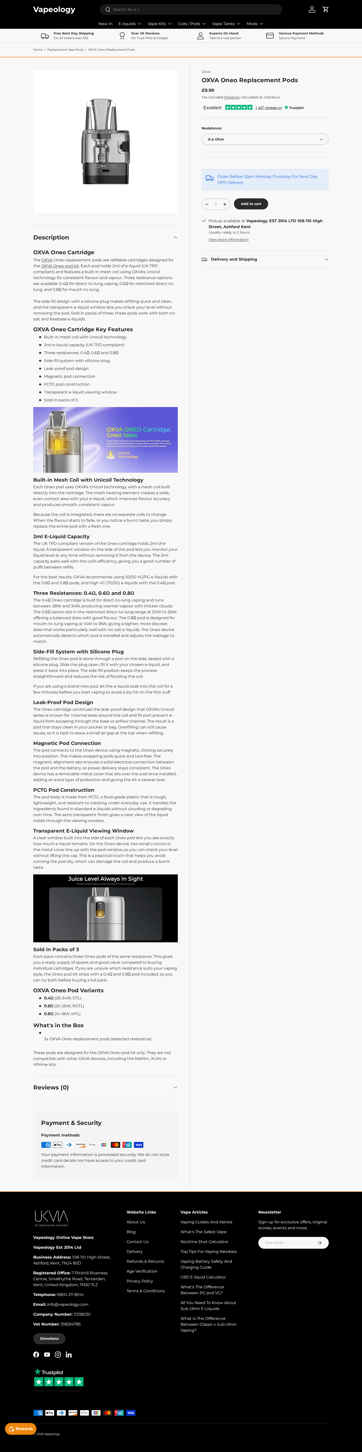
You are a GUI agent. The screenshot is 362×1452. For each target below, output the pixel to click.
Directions (49, 1338)
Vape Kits (157, 23)
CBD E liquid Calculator (203, 1277)
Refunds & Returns (145, 1261)
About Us (136, 1222)
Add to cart (251, 204)
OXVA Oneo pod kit (60, 266)
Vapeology (52, 1434)
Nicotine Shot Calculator (204, 1241)
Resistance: (212, 128)
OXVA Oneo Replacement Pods (111, 49)
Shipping (232, 97)
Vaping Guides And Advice (206, 1222)
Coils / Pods (189, 23)
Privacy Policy (140, 1281)
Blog (131, 1232)
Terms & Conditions (146, 1291)
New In (106, 23)
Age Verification (142, 1271)
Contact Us (137, 1241)
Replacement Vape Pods (65, 49)
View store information (228, 239)
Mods (252, 23)
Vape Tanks (223, 23)
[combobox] (191, 9)
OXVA (47, 260)
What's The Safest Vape (204, 1232)
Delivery (135, 1251)
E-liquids (127, 23)
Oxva (206, 71)
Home (38, 49)
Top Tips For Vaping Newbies (209, 1251)
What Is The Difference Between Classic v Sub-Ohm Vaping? (208, 1324)
